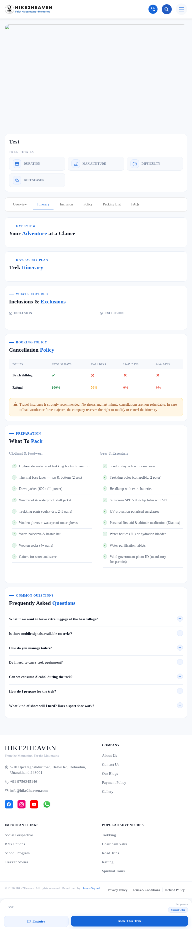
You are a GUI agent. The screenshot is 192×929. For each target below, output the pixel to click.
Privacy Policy (118, 890)
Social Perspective (19, 835)
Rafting (108, 862)
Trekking (109, 835)
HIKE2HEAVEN (30, 748)
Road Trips (110, 853)
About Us (109, 756)
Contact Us (110, 765)
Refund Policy (175, 890)
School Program (17, 853)
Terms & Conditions (146, 890)
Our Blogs (110, 774)
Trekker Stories (16, 862)
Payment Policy (114, 783)
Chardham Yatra (114, 844)
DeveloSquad (91, 888)
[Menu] (181, 9)
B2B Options (15, 844)
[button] (96, 619)
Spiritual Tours (113, 871)
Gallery (108, 792)
